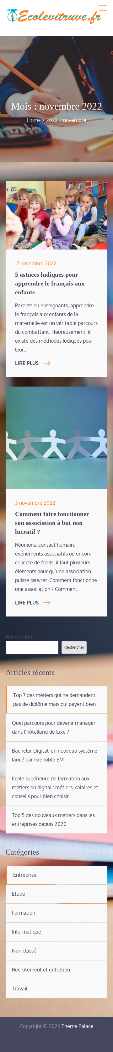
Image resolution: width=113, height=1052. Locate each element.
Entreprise (24, 875)
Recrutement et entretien (41, 969)
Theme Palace (78, 1026)
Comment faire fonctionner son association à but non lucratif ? (52, 522)
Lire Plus (27, 363)
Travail (19, 988)
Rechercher (19, 637)
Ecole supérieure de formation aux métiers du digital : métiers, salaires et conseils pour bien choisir (55, 787)
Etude (18, 894)
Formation (23, 913)
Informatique (26, 932)
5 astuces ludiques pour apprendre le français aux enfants (49, 283)
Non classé (24, 950)
